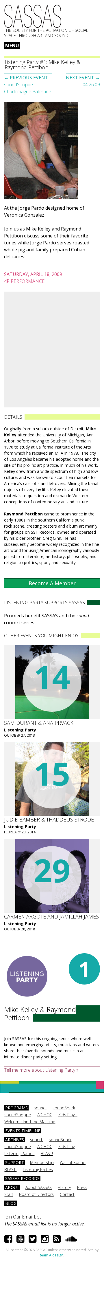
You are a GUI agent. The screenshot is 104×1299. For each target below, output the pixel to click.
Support (14, 1162)
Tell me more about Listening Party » (41, 1070)
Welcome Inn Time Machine (29, 1121)
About (12, 1187)
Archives (14, 1139)
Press (82, 1187)
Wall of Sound (73, 1162)
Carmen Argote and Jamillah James (51, 916)
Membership (42, 1162)
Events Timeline (22, 1130)
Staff (8, 1194)
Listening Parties (19, 1153)
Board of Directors (36, 1194)
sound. (40, 1107)
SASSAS (32, 16)
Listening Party (20, 730)
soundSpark (64, 1107)
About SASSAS (38, 1187)
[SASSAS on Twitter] (32, 1238)
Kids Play (66, 1146)
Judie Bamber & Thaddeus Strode (49, 819)
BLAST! (47, 1153)
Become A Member (52, 583)
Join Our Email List (22, 1217)
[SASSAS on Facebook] (8, 1238)
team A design (51, 1255)
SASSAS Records (22, 1178)
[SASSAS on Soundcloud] (71, 1238)
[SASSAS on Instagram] (45, 1238)
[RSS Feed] (57, 1238)
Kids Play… (67, 1114)
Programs (16, 1107)
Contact (67, 1194)
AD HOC (44, 1114)
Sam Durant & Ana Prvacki (39, 722)
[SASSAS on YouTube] (20, 1238)
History (64, 1187)
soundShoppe (17, 1114)
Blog (10, 1203)
